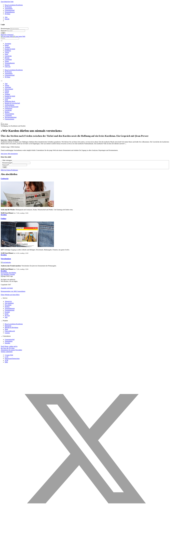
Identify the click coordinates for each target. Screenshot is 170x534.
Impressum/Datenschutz (12, 358)
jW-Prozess (8, 7)
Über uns (7, 66)
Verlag (7, 61)
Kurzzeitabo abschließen (8, 272)
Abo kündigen (9, 303)
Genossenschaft (9, 10)
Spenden (7, 343)
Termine (7, 65)
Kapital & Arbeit (10, 49)
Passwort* (5, 165)
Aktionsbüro (8, 8)
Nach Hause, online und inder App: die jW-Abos (9, 347)
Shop (6, 329)
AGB (6, 360)
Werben (7, 306)
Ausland (7, 47)
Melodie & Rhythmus (11, 327)
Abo (6, 17)
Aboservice (8, 301)
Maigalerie (8, 326)
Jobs (6, 317)
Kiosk (6, 314)
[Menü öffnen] (1, 40)
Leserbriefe (8, 59)
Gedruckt (4, 179)
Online (3, 219)
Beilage (7, 58)
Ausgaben (8, 43)
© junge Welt (9, 355)
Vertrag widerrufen (6, 351)
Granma (7, 333)
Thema (7, 52)
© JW (6, 357)
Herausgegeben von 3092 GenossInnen (13, 291)
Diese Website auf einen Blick (10, 294)
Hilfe (6, 362)
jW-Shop (7, 14)
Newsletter (8, 305)
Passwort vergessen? (7, 34)
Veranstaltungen (10, 12)
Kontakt (7, 312)
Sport (6, 54)
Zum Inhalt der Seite (7, 1)
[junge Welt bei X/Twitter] (85, 532)
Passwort (3, 30)
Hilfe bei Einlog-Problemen (9, 170)
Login (3, 33)
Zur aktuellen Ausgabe (8, 274)
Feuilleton (8, 50)
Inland (7, 45)
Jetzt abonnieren (9, 153)
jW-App (7, 315)
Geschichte (8, 56)
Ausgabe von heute (7, 288)
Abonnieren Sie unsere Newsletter (11, 350)
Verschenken (6, 259)
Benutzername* (7, 163)
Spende (7, 19)
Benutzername (5, 28)
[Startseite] (13, 36)
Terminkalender (9, 310)
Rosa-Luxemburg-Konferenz (14, 5)
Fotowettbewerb (10, 331)
